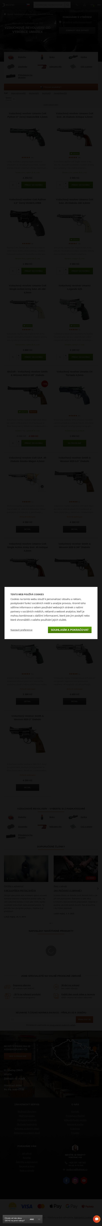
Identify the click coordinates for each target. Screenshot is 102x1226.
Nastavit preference (21, 629)
